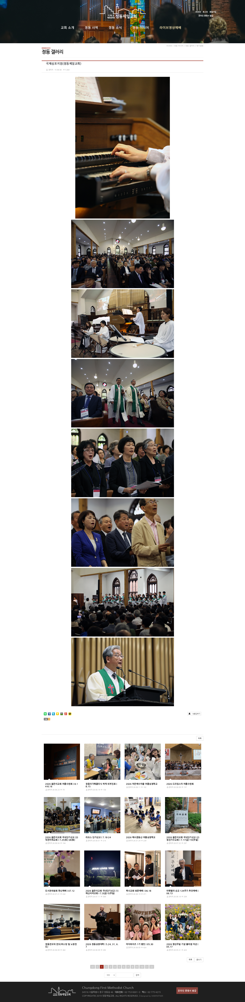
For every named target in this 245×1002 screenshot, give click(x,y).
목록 (199, 738)
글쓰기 (198, 959)
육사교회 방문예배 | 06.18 (138, 890)
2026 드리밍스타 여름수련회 (180, 784)
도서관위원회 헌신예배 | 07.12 (60, 890)
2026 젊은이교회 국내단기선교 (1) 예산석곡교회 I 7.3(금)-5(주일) (102, 891)
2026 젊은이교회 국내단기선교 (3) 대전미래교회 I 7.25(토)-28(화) (61, 838)
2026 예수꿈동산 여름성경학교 (140, 837)
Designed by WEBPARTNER (151, 996)
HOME (198, 12)
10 (142, 967)
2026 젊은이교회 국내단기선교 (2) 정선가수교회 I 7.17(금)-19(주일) (182, 838)
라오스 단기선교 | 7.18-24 (98, 837)
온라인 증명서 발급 (205, 16)
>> (152, 967)
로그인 (205, 12)
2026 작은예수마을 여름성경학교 (141, 784)
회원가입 (213, 12)
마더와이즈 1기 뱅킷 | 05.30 (139, 944)
